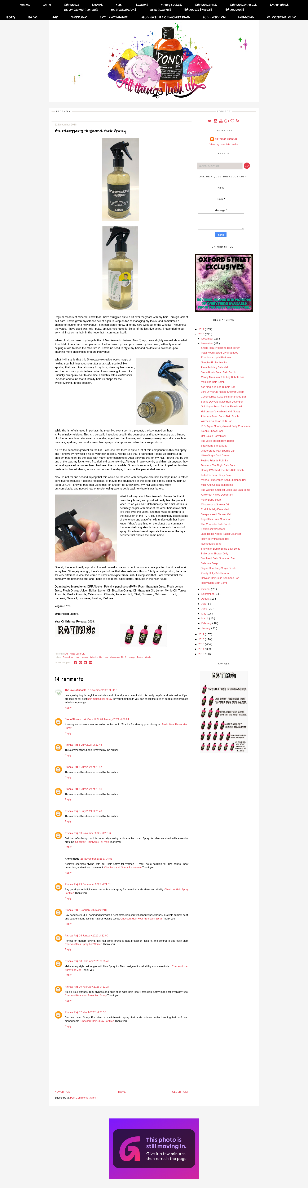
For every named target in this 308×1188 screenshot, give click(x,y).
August (205, 598)
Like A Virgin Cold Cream (215, 455)
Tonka (140, 657)
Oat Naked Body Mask (213, 436)
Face (32, 17)
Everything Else (281, 17)
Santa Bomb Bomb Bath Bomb (218, 372)
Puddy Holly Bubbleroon (215, 573)
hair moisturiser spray (99, 698)
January (206, 628)
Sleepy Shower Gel (212, 431)
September (208, 594)
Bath (47, 5)
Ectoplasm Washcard (213, 529)
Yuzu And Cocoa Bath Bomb (217, 484)
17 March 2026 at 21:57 (92, 1012)
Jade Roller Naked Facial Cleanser (221, 533)
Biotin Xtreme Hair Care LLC (82, 719)
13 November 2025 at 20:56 (95, 833)
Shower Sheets (198, 10)
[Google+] (227, 121)
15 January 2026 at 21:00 (93, 935)
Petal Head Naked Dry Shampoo (219, 352)
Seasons (246, 17)
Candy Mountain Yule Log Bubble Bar (222, 377)
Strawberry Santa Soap (214, 445)
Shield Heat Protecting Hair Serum (220, 347)
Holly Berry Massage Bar (215, 538)
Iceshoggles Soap (211, 543)
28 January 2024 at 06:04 (114, 719)
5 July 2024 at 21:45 (90, 744)
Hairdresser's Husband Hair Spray (220, 411)
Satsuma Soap (209, 563)
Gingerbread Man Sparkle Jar (218, 450)
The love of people (75, 690)
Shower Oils (206, 5)
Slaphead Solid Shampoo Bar (218, 558)
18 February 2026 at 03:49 (94, 961)
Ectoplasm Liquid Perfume (216, 357)
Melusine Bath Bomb (213, 382)
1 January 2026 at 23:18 (93, 910)
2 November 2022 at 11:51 (103, 690)
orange (132, 657)
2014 (201, 649)
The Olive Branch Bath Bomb (217, 440)
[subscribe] (237, 121)
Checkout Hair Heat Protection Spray (141, 918)
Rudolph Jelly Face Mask (215, 509)
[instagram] (215, 121)
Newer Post (63, 1091)
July (204, 603)
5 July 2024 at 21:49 (90, 811)
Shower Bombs (243, 5)
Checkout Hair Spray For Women (123, 867)
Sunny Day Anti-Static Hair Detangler (222, 401)
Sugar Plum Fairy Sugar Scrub (218, 568)
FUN (119, 5)
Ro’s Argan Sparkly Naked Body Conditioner (226, 426)
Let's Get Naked (114, 17)
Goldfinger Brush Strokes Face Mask (221, 406)
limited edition (97, 657)
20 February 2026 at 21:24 (94, 986)
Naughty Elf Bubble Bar (214, 362)
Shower (71, 5)
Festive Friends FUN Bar (215, 460)
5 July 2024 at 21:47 (90, 767)
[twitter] (210, 121)
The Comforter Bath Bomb (215, 524)
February (206, 623)
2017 (201, 634)
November (207, 343)
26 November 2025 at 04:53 (96, 858)
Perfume (79, 17)
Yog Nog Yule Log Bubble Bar (218, 387)
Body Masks (171, 5)
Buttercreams (123, 10)
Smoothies (279, 5)
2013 (201, 654)
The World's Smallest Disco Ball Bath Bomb (225, 489)
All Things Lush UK (226, 139)
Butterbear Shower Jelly (214, 553)
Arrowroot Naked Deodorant (217, 494)
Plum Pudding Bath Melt (214, 367)
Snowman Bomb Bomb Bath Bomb (220, 548)
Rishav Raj (71, 744)
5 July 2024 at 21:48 (90, 789)
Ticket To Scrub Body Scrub (216, 475)
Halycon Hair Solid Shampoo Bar (220, 578)
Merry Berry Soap (211, 499)
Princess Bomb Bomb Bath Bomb (220, 416)
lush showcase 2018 (116, 657)
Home (24, 5)
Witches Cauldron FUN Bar (216, 421)
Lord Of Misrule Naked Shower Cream (222, 391)
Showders (234, 10)
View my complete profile (224, 144)
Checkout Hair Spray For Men (92, 842)
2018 (201, 334)
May (204, 613)
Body (10, 17)
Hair (54, 17)
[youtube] (221, 121)
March (205, 618)
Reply (68, 707)
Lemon (84, 657)
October (206, 589)
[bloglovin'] (232, 121)
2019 (201, 329)
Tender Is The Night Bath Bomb (218, 465)
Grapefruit (68, 657)
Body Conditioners (81, 10)
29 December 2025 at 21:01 (95, 884)
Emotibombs (160, 10)
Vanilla (148, 657)
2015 (201, 644)
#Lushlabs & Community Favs (165, 17)
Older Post (180, 1091)
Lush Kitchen (214, 17)
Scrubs (142, 5)
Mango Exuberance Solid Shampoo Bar (223, 480)
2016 (201, 639)
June (204, 608)
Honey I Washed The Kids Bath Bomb (222, 470)
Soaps (97, 5)
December (207, 338)
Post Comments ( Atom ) (83, 1097)
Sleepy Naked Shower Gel (216, 514)
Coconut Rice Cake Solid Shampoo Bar (223, 396)
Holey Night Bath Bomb (214, 582)
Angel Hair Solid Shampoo (216, 519)
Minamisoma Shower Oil (215, 504)
